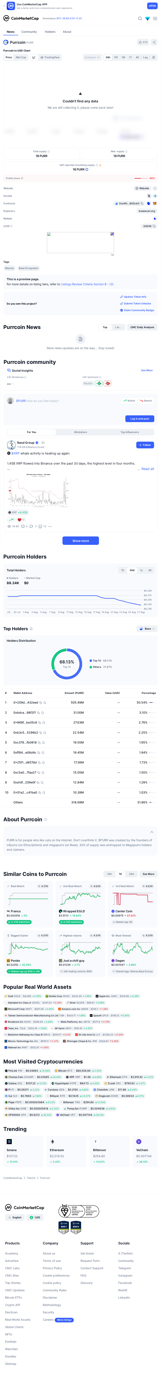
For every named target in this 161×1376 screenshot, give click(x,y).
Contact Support (91, 1268)
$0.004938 (91, 1108)
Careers (48, 1319)
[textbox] (67, 406)
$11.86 (117, 1089)
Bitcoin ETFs (13, 1297)
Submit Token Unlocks (137, 303)
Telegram (124, 1268)
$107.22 (27, 1083)
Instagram (125, 1275)
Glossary (86, 1283)
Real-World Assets (18, 1319)
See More (147, 370)
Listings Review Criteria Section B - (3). (87, 284)
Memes (9, 268)
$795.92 (126, 1083)
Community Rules (55, 1290)
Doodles (10, 1356)
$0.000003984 (31, 1102)
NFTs (8, 1334)
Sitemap (10, 1363)
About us (49, 1253)
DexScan (11, 1312)
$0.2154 (68, 1089)
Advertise (11, 1260)
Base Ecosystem (28, 268)
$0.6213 (29, 1114)
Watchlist (11, 1349)
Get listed (87, 1253)
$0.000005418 (33, 1108)
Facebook (125, 1283)
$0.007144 (82, 1114)
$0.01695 (34, 1076)
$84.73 (77, 1083)
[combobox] (92, 57)
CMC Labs (12, 1268)
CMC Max (12, 1275)
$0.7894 (25, 1095)
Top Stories (13, 1283)
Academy (11, 1253)
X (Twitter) (125, 1253)
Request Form (90, 1260)
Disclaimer (50, 1297)
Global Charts (14, 1327)
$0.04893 (29, 1070)
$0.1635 (70, 1095)
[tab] (34, 57)
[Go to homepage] (21, 18)
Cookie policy (52, 1283)
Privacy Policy (52, 1268)
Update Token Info (135, 296)
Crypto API (12, 1305)
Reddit (122, 1290)
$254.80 (84, 1102)
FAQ (83, 1275)
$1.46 (85, 1076)
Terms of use (52, 1260)
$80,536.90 (79, 1070)
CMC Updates (15, 1290)
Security (48, 1312)
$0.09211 (23, 1089)
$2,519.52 (131, 1076)
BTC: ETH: (69, 18)
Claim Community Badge (139, 310)
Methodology (52, 1305)
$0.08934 (121, 1095)
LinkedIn (124, 1297)
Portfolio (10, 1341)
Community (126, 1260)
